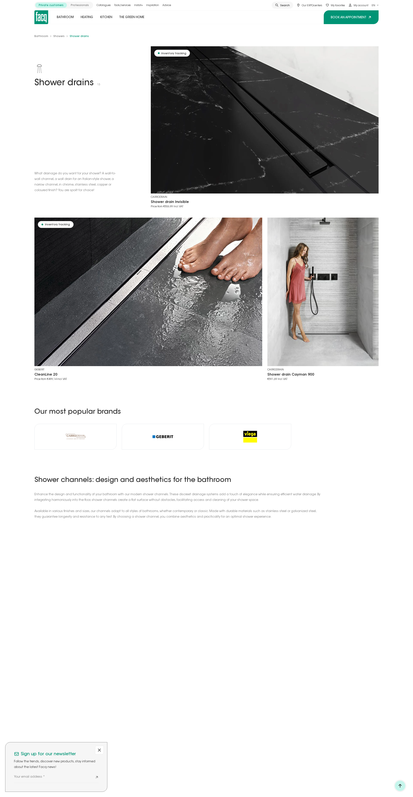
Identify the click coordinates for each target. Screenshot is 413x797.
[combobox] (375, 5)
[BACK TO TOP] (400, 786)
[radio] (51, 5)
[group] (63, 5)
